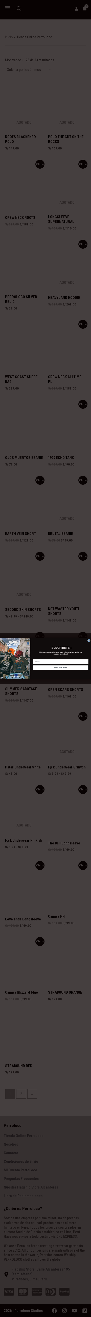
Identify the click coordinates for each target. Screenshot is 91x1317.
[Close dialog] (89, 640)
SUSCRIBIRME (60, 668)
